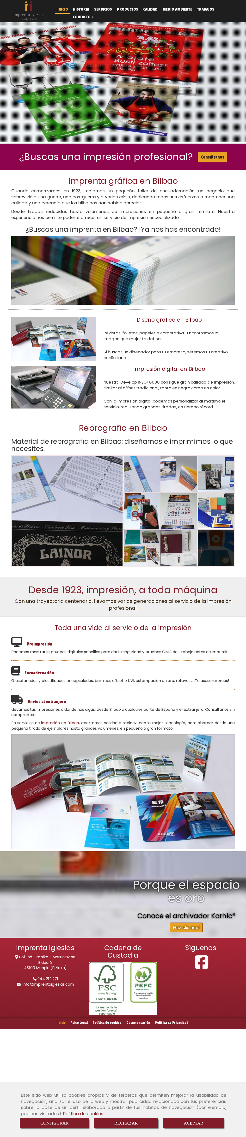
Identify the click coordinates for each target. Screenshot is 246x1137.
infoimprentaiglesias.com (48, 984)
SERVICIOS (103, 9)
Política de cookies (83, 1114)
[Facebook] (201, 967)
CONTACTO (82, 16)
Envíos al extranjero (47, 701)
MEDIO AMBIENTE (177, 9)
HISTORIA (81, 9)
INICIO (62, 9)
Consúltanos (212, 157)
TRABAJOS (205, 9)
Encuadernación (39, 672)
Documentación (138, 1023)
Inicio (61, 1023)
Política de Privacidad (171, 1023)
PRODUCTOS (127, 9)
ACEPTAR (193, 1123)
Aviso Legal (79, 1023)
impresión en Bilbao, (60, 723)
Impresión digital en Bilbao (169, 369)
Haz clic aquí (186, 927)
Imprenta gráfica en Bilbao (123, 181)
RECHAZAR (126, 1123)
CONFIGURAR (54, 1123)
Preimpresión (39, 644)
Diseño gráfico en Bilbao (169, 320)
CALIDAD (150, 9)
